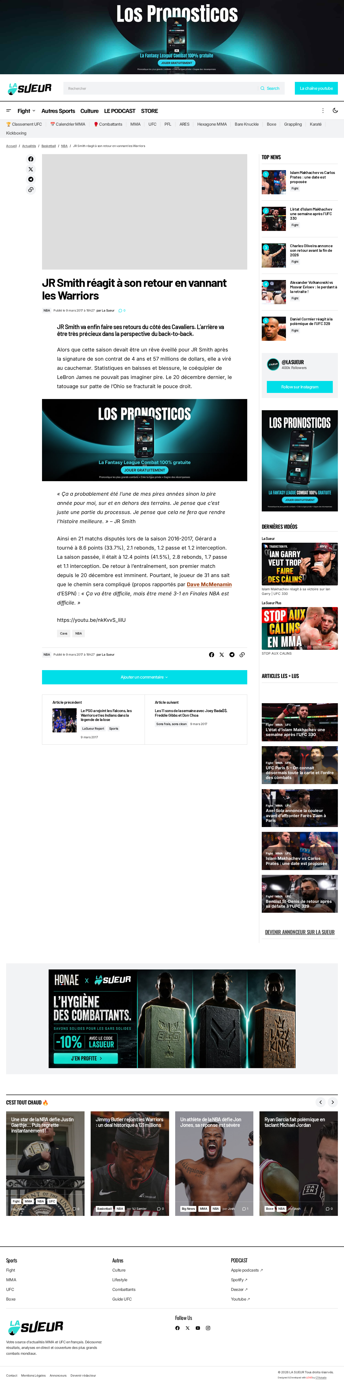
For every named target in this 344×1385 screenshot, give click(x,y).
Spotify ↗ (239, 1279)
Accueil (11, 146)
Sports (113, 728)
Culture (119, 1270)
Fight (295, 188)
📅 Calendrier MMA (67, 124)
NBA (64, 146)
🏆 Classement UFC (24, 124)
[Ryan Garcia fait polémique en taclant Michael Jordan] (298, 1163)
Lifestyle (119, 1279)
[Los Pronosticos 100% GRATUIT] (172, 38)
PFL (167, 124)
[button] (9, 110)
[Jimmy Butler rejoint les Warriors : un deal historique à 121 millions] (130, 1163)
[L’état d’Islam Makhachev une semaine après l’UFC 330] (274, 219)
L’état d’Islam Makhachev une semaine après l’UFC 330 (311, 213)
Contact (11, 1375)
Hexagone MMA (212, 124)
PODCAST (239, 1260)
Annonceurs (58, 1375)
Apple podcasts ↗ (247, 1270)
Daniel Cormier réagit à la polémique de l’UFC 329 (311, 321)
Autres (117, 1260)
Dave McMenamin (209, 584)
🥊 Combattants (107, 124)
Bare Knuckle (246, 124)
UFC (152, 124)
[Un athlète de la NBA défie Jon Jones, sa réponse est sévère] (214, 1163)
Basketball (49, 146)
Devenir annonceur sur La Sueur (300, 932)
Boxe (271, 124)
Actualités (29, 146)
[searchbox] (161, 88)
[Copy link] (31, 190)
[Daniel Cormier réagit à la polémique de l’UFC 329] (274, 329)
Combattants (123, 1289)
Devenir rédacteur (83, 1375)
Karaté (315, 124)
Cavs (63, 633)
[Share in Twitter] (31, 169)
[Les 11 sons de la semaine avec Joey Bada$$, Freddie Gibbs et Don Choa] (196, 719)
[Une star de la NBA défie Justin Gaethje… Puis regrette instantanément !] (45, 1163)
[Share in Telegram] (31, 179)
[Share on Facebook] (31, 159)
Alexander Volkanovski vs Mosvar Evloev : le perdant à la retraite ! (313, 286)
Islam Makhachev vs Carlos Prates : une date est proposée (312, 177)
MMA (135, 124)
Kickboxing (16, 133)
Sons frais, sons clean (171, 724)
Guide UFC (122, 1299)
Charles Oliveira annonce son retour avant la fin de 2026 (311, 250)
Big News (188, 1209)
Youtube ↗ (240, 1299)
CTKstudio (320, 1377)
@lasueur (293, 362)
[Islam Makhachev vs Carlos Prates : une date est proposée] (274, 182)
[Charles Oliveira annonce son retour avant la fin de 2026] (274, 255)
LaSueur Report (93, 728)
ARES (184, 124)
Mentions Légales (33, 1375)
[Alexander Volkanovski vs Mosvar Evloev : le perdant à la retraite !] (274, 292)
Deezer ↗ (239, 1289)
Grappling (293, 124)
